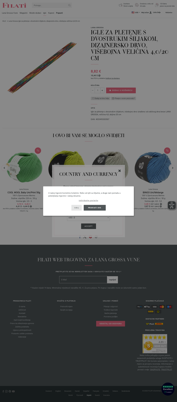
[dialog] (88, 201)
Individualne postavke (88, 200)
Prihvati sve (94, 208)
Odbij (76, 208)
